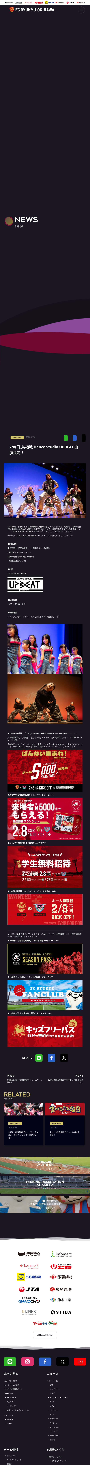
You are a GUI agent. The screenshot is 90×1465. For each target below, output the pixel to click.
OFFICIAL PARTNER (45, 1335)
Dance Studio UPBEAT (22, 531)
